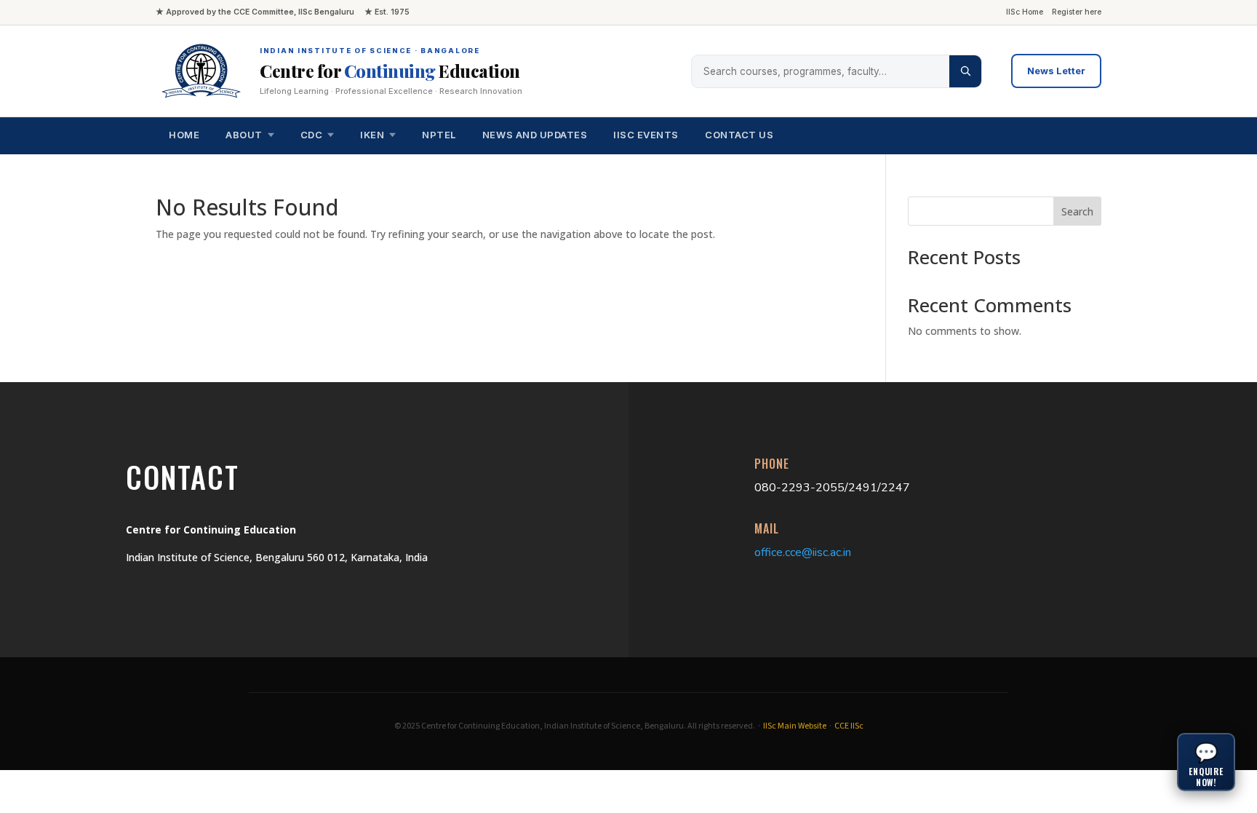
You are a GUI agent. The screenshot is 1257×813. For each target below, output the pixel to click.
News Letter (1056, 70)
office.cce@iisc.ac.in (802, 552)
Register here (1076, 12)
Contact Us (739, 134)
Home (184, 134)
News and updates (534, 134)
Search (1077, 211)
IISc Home (1024, 12)
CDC (311, 134)
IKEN (372, 134)
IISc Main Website (794, 726)
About (244, 134)
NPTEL (439, 134)
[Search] (965, 71)
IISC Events (646, 134)
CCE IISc (848, 726)
